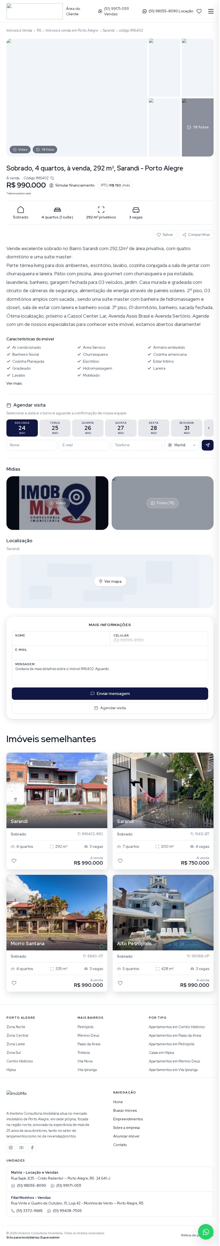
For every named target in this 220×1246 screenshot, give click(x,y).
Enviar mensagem (113, 693)
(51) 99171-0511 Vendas (116, 11)
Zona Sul (13, 1052)
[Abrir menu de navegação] (211, 11)
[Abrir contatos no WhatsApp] (206, 1232)
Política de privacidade (197, 1235)
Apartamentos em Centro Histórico (177, 1027)
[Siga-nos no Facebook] (32, 1147)
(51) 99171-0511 (68, 1185)
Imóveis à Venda (19, 30)
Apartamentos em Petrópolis (171, 1044)
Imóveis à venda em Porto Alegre (72, 30)
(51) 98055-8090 (31, 1185)
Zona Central (17, 1035)
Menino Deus (88, 1035)
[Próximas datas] (209, 428)
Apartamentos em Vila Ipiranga (173, 1070)
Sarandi (109, 30)
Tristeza (84, 1052)
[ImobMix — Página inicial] (34, 11)
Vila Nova (85, 1061)
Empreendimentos (128, 1119)
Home (118, 1102)
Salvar (168, 234)
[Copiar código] (52, 178)
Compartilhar (199, 234)
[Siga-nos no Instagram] (10, 1147)
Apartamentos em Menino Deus (174, 1061)
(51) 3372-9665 (29, 1210)
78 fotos (47, 149)
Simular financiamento (75, 185)
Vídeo (22, 149)
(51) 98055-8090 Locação (171, 11)
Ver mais (14, 383)
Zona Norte (15, 1027)
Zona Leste (15, 1044)
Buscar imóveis (125, 1110)
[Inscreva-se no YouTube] (21, 1147)
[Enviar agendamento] (208, 445)
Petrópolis (85, 1027)
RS (39, 30)
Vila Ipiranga (87, 1070)
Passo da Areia (89, 1044)
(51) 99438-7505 (67, 1210)
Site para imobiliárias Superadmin (33, 1237)
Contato (120, 1145)
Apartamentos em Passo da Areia (175, 1035)
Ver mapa (113, 581)
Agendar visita (113, 707)
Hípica (11, 1070)
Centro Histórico (19, 1061)
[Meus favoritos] (199, 11)
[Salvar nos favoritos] (14, 861)
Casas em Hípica (161, 1052)
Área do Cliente (73, 11)
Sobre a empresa (126, 1127)
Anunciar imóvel (126, 1136)
